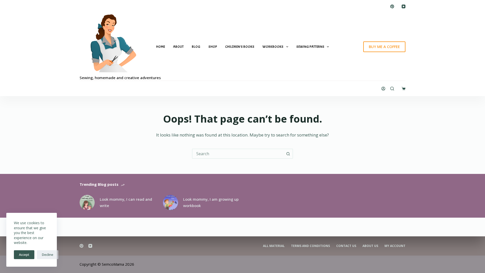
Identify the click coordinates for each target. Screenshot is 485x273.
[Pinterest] (392, 6)
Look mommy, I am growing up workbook (211, 202)
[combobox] (237, 154)
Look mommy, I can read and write (126, 202)
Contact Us (346, 246)
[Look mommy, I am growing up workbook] (170, 202)
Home (160, 46)
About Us (370, 246)
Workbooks (272, 46)
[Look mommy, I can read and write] (87, 202)
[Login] (383, 88)
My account (394, 246)
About (178, 46)
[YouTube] (403, 6)
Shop (212, 46)
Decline (47, 254)
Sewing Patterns (310, 46)
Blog (196, 46)
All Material (274, 246)
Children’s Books (239, 46)
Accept (24, 254)
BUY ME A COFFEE (384, 46)
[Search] (392, 88)
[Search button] (288, 153)
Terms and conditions (310, 246)
